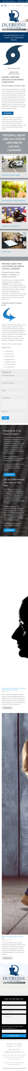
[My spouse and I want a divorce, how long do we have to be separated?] (14, 625)
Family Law (6, 251)
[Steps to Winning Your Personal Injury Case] (14, 836)
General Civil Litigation (11, 226)
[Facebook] (14, 990)
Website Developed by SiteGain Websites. (14, 1068)
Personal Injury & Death (11, 175)
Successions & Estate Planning (13, 200)
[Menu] (2, 5)
